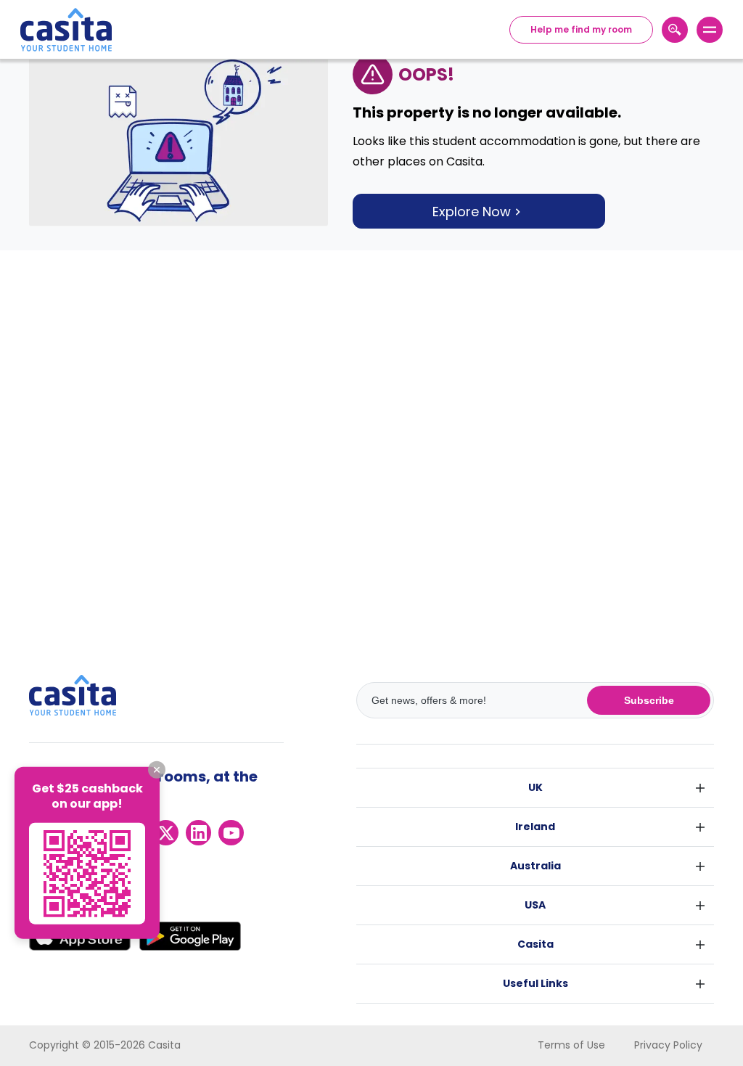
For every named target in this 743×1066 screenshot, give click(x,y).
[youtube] (231, 832)
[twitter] (165, 832)
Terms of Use (571, 1045)
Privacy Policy (668, 1045)
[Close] (156, 770)
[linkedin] (198, 832)
